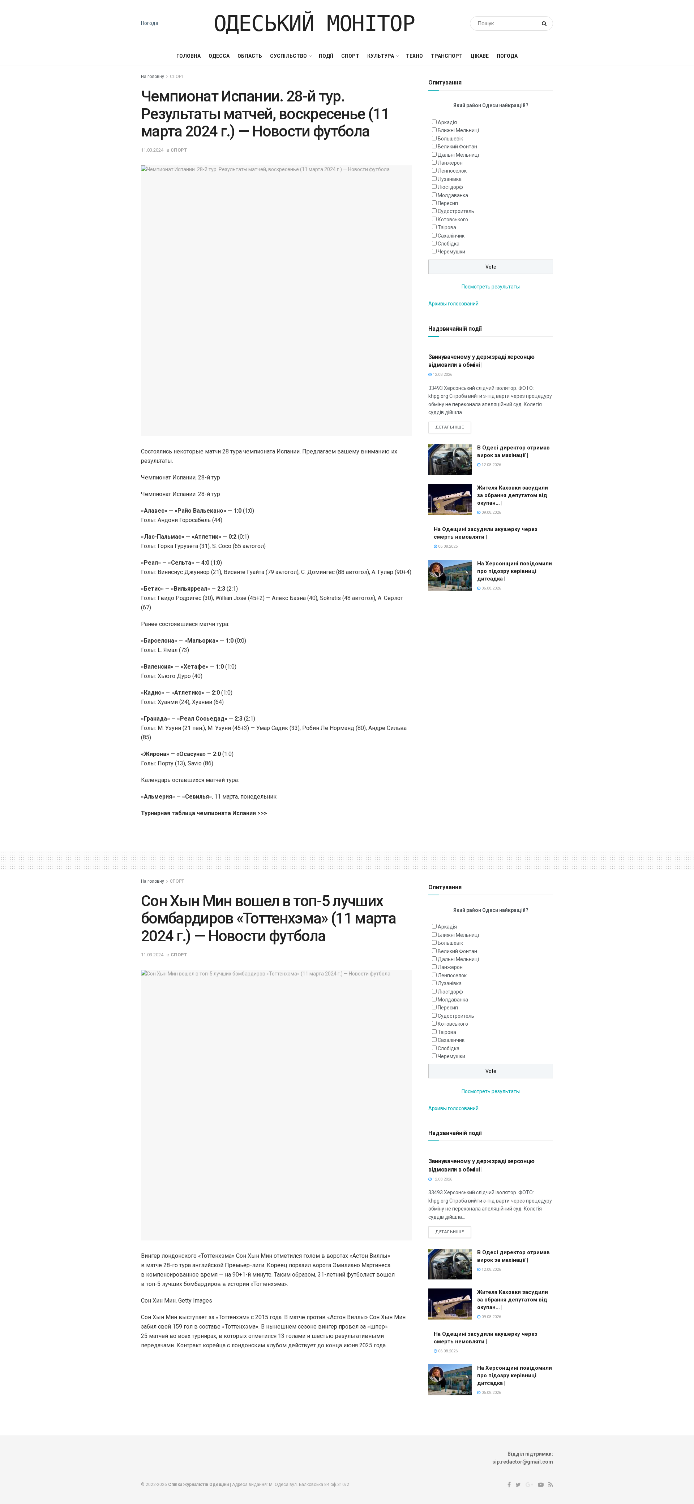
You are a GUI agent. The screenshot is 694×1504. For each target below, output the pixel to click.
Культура (380, 56)
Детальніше (449, 427)
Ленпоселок (452, 171)
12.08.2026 (442, 374)
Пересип (448, 203)
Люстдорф (450, 187)
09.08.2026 (490, 512)
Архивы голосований (453, 304)
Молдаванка (453, 195)
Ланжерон (450, 163)
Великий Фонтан (457, 146)
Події (326, 56)
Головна (188, 56)
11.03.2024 (152, 150)
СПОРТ (350, 56)
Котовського (453, 219)
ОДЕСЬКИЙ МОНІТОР (314, 23)
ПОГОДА (507, 56)
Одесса (219, 56)
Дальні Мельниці (458, 155)
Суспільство (288, 56)
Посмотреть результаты (491, 287)
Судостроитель (456, 211)
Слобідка (448, 244)
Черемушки (451, 252)
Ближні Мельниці (458, 130)
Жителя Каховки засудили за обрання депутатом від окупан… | (512, 495)
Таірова (447, 227)
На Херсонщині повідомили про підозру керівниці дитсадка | (514, 571)
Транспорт (447, 56)
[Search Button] (545, 23)
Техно (414, 56)
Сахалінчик (451, 236)
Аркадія (447, 122)
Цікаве (480, 56)
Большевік (450, 139)
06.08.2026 (447, 546)
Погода (149, 23)
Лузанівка (450, 179)
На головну (152, 76)
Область (249, 56)
